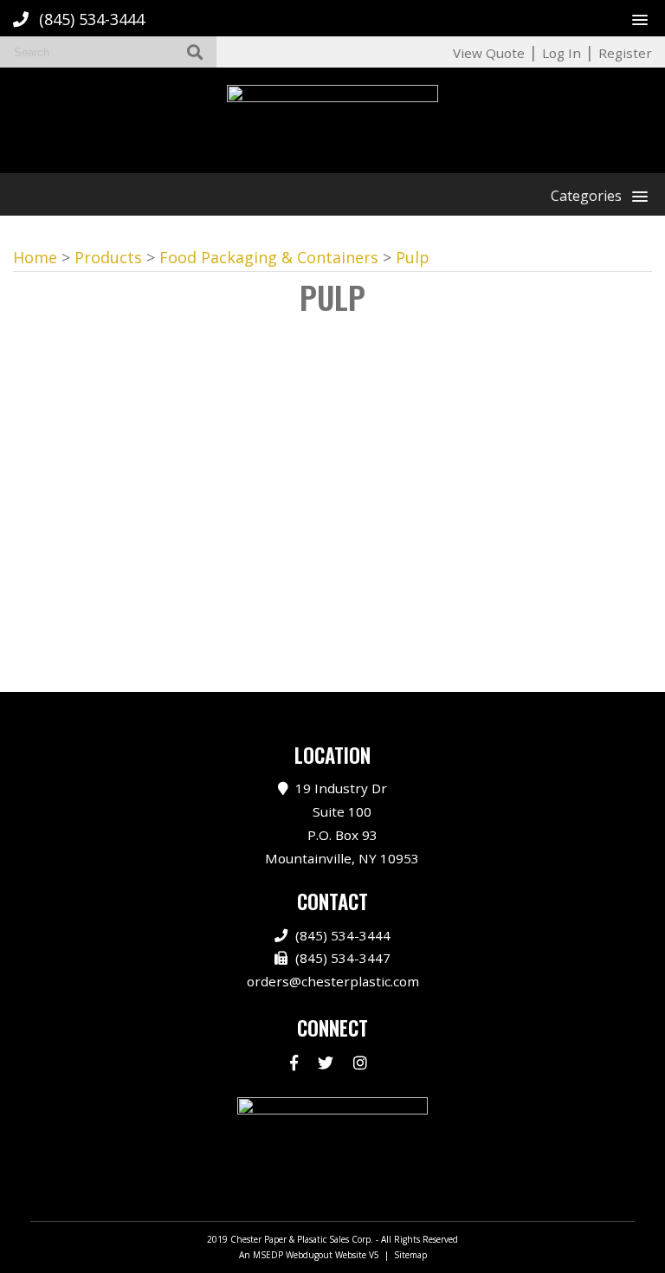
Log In (561, 52)
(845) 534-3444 (92, 19)
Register (625, 52)
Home (35, 257)
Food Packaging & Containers (268, 257)
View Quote (489, 52)
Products (108, 257)
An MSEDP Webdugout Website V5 (309, 1255)
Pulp (412, 257)
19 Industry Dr (342, 822)
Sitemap (410, 1255)
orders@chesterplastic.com (333, 981)
